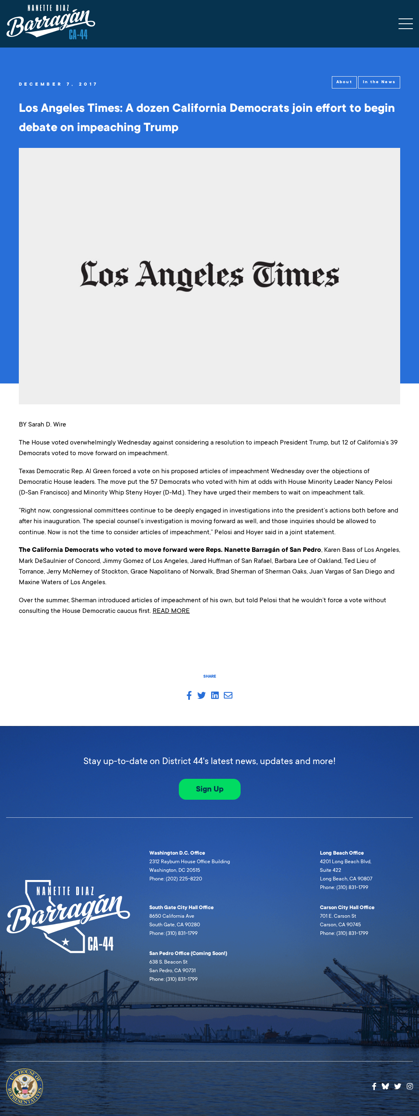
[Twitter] (397, 1087)
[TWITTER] (201, 696)
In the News (379, 81)
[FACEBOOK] (189, 696)
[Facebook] (374, 1087)
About (344, 81)
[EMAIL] (228, 696)
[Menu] (406, 23)
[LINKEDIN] (215, 696)
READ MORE (171, 611)
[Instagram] (410, 1087)
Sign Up (209, 789)
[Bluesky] (385, 1085)
